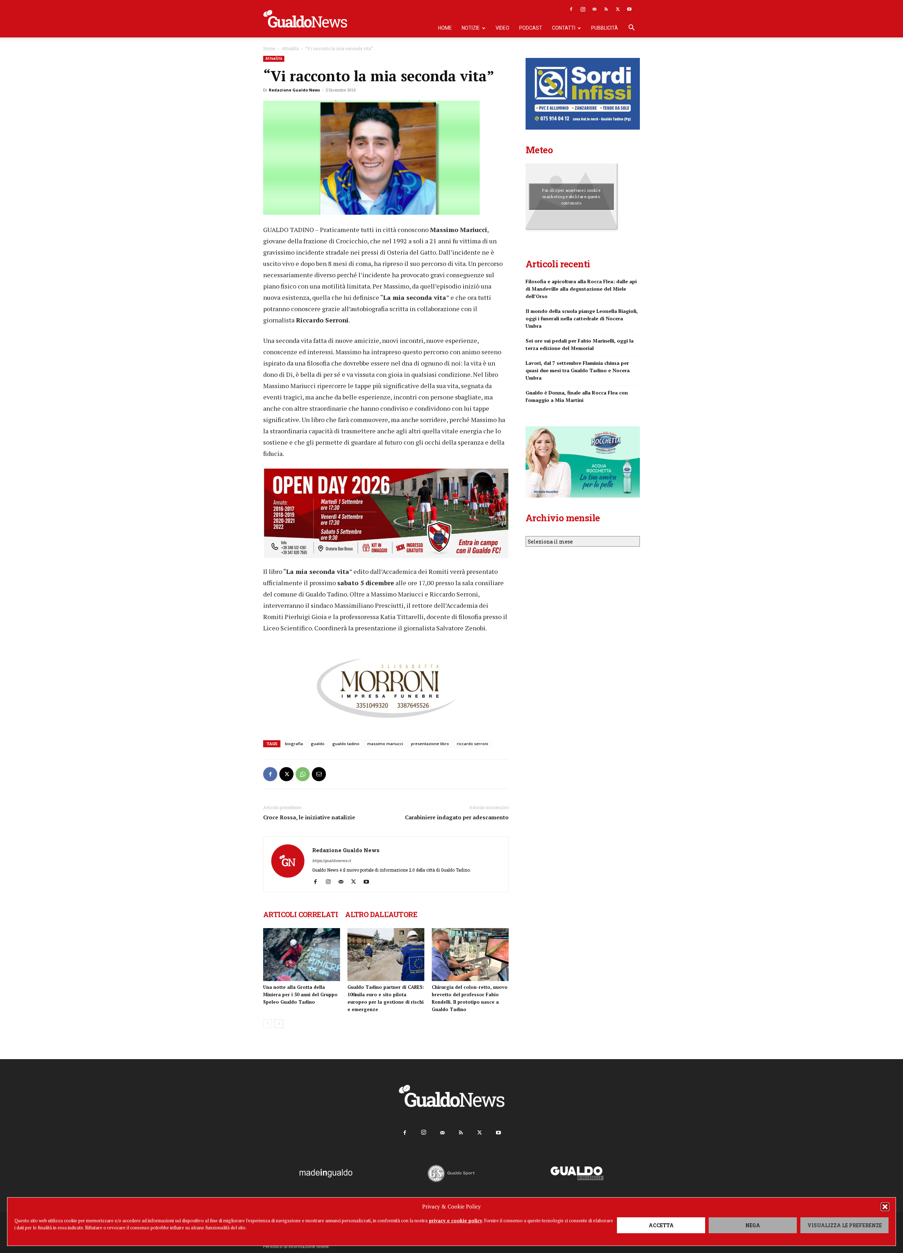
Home (445, 28)
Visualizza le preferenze (844, 1225)
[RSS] (606, 9)
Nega (752, 1225)
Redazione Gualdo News (294, 90)
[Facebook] (571, 9)
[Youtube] (629, 9)
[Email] (319, 774)
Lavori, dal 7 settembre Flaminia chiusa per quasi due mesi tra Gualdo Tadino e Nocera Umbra (578, 370)
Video (502, 28)
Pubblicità (604, 28)
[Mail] (594, 9)
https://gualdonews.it (331, 860)
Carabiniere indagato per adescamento (457, 817)
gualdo (318, 743)
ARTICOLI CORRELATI (300, 914)
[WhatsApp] (303, 774)
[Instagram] (582, 9)
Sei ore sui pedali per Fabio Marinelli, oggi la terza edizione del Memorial (580, 344)
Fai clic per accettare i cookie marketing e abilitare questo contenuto (571, 196)
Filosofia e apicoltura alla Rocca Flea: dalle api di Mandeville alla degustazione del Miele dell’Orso (581, 288)
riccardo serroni (472, 743)
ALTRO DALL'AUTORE (381, 914)
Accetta (661, 1225)
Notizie (471, 28)
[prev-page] (267, 1023)
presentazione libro (430, 743)
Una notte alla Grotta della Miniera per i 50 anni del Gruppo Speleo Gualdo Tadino (300, 994)
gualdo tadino (345, 743)
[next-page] (278, 1023)
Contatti (563, 28)
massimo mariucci (385, 743)
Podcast (530, 28)
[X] (617, 9)
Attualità (290, 48)
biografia (294, 743)
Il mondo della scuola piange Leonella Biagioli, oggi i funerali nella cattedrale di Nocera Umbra (582, 318)
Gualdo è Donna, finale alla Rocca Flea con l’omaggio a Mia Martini (577, 396)
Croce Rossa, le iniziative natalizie (309, 817)
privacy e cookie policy (455, 1220)
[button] (885, 1206)
